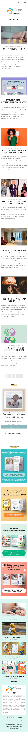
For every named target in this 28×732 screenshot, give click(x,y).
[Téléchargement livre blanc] (14, 466)
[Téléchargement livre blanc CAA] (14, 503)
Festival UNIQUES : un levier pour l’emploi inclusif (14, 202)
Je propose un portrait (14, 427)
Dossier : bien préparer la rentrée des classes (14, 637)
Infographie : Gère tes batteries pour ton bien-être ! (14, 102)
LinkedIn (16, 438)
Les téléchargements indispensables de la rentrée (14, 676)
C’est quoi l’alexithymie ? (14, 49)
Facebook (3, 438)
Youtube (20, 438)
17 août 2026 (14, 658)
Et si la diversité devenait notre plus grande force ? (14, 349)
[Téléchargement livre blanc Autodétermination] (14, 541)
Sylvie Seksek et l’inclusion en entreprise (14, 251)
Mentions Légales (10, 724)
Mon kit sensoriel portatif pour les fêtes (14, 300)
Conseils (19, 46)
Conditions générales (14, 728)
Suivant (19, 376)
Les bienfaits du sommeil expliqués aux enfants (14, 617)
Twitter (24, 438)
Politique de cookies (17, 726)
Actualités (18, 148)
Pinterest (12, 438)
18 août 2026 (14, 639)
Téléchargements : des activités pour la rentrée (14, 656)
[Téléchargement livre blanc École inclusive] (14, 578)
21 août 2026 (14, 619)
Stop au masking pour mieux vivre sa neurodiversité (14, 151)
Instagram (7, 438)
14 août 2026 (14, 678)
